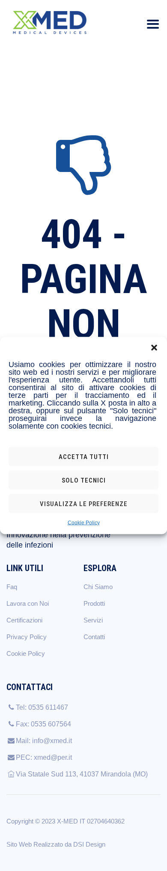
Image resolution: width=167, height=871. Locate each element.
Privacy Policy (26, 636)
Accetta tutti (84, 456)
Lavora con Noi (27, 603)
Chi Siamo (98, 586)
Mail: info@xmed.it (44, 740)
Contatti (94, 636)
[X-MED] (49, 22)
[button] (154, 348)
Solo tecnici (84, 480)
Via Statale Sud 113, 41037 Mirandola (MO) (82, 774)
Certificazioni (24, 620)
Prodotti (94, 603)
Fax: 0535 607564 (43, 724)
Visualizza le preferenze (84, 503)
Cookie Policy (84, 523)
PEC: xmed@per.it (44, 757)
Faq (11, 586)
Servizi (93, 620)
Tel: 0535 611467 (42, 707)
